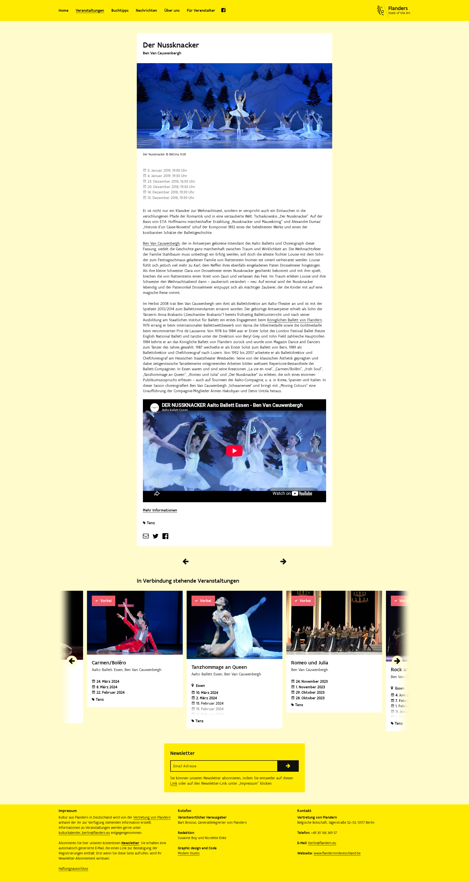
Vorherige (185, 561)
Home (63, 10)
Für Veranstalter (201, 10)
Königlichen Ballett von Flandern (294, 320)
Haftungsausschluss (73, 868)
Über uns (172, 10)
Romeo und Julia (309, 663)
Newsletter (130, 843)
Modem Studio (189, 853)
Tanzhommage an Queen (219, 667)
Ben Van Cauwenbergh (161, 243)
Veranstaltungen (90, 10)
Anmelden (288, 765)
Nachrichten (146, 10)
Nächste (283, 561)
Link (173, 783)
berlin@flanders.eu (322, 843)
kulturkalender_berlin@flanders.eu (84, 833)
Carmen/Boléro (109, 663)
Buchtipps (119, 10)
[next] (397, 661)
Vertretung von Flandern (152, 817)
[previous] (71, 661)
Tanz (151, 523)
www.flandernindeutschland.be (337, 853)
